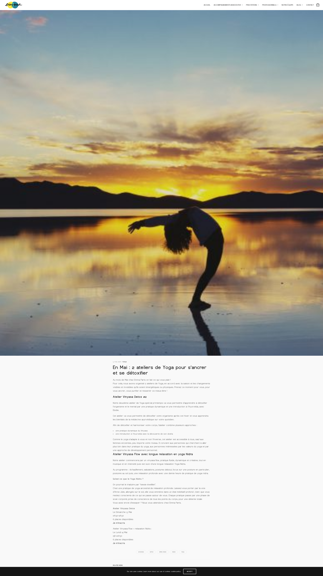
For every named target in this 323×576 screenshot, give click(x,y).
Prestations (251, 5)
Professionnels (269, 5)
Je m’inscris (119, 523)
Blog (299, 5)
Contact (310, 5)
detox (151, 552)
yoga (182, 552)
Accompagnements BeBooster (227, 5)
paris (174, 552)
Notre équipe (287, 5)
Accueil (207, 5)
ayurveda (141, 552)
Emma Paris (162, 552)
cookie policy (176, 571)
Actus (125, 362)
